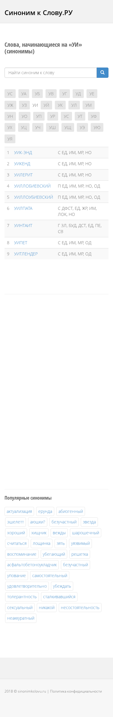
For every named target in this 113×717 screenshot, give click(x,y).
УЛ (74, 105)
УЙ (46, 105)
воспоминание (21, 554)
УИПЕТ (20, 242)
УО (24, 116)
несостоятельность (80, 607)
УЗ (24, 105)
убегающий (54, 554)
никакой (47, 607)
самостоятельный (49, 575)
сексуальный (20, 607)
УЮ (97, 127)
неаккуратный (20, 618)
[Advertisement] (50, 390)
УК (60, 105)
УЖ (10, 105)
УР (52, 116)
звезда (89, 522)
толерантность (22, 596)
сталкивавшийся (59, 596)
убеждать (62, 586)
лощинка (41, 543)
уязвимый (80, 543)
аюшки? (37, 522)
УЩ (67, 127)
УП (39, 116)
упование (16, 575)
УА (23, 93)
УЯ (10, 139)
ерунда (45, 511)
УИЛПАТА (23, 208)
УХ (10, 127)
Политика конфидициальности (76, 691)
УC (10, 93)
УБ (37, 93)
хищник (38, 532)
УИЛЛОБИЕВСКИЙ (32, 186)
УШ (52, 127)
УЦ (24, 127)
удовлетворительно (27, 586)
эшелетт (15, 522)
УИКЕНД (22, 163)
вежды (59, 532)
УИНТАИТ (23, 225)
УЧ (37, 127)
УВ (51, 93)
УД (78, 93)
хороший (16, 532)
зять (61, 543)
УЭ (82, 127)
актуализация (19, 511)
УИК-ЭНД (23, 152)
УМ (89, 105)
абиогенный (70, 511)
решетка (79, 554)
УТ (80, 116)
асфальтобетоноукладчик (32, 564)
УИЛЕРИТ (23, 175)
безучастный (64, 522)
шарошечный (85, 532)
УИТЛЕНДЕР (26, 254)
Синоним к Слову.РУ (39, 12)
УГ (64, 93)
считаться (17, 543)
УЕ (91, 93)
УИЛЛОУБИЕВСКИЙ (33, 197)
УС (66, 116)
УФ (94, 116)
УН (10, 116)
